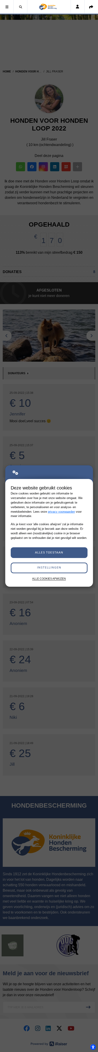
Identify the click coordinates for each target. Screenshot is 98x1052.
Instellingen (49, 568)
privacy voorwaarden (61, 511)
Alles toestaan (49, 553)
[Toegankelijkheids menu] (93, 1047)
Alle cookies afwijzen (49, 578)
